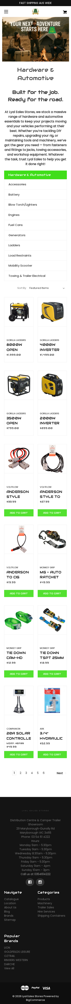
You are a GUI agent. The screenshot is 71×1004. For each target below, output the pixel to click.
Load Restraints (19, 255)
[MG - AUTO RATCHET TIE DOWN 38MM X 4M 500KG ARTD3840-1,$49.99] (52, 539)
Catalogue (11, 899)
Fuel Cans (15, 225)
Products (44, 899)
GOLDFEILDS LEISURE (17, 952)
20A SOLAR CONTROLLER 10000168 (19, 738)
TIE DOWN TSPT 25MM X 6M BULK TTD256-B (52, 660)
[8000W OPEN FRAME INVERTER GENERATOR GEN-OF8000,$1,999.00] (18, 311)
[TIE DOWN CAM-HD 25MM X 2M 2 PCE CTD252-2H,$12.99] (18, 620)
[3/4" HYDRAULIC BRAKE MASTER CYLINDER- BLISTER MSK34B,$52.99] (52, 700)
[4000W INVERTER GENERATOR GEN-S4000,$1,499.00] (52, 311)
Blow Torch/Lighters (22, 204)
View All (9, 968)
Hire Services (46, 911)
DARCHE (9, 964)
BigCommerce (35, 1000)
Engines (14, 215)
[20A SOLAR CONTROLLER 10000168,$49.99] (18, 700)
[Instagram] (40, 882)
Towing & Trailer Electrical (26, 276)
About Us (10, 907)
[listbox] (47, 288)
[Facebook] (30, 882)
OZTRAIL (9, 956)
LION (7, 948)
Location (10, 903)
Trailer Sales (46, 907)
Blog (7, 911)
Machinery (45, 903)
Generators (16, 235)
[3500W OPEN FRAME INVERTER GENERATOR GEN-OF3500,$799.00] (18, 385)
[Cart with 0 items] (60, 10)
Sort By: (22, 288)
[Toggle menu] (9, 11)
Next (60, 773)
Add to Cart (19, 512)
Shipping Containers (51, 916)
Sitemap (10, 920)
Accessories (17, 184)
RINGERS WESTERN (16, 960)
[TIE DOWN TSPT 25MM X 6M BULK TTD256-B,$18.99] (52, 620)
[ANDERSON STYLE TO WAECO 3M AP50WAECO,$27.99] (52, 458)
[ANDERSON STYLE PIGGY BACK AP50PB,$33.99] (18, 458)
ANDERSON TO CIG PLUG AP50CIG (18, 579)
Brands (8, 916)
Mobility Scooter (20, 265)
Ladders (14, 245)
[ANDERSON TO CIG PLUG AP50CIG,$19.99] (18, 539)
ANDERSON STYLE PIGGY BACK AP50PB (18, 499)
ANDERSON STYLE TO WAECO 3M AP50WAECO (52, 499)
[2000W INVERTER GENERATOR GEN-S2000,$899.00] (52, 385)
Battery (14, 194)
